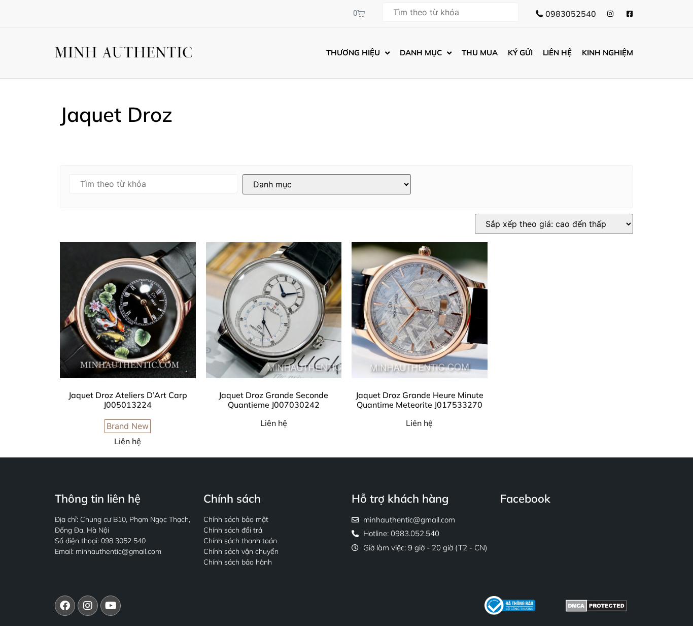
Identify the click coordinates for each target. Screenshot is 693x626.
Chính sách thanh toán (240, 540)
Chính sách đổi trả (232, 530)
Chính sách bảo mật (235, 519)
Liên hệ (127, 441)
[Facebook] (65, 606)
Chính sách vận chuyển (241, 551)
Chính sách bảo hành (237, 562)
